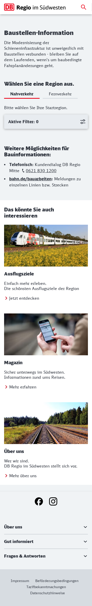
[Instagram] (53, 501)
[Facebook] (39, 501)
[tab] (22, 95)
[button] (46, 527)
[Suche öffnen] (83, 7)
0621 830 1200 (41, 170)
